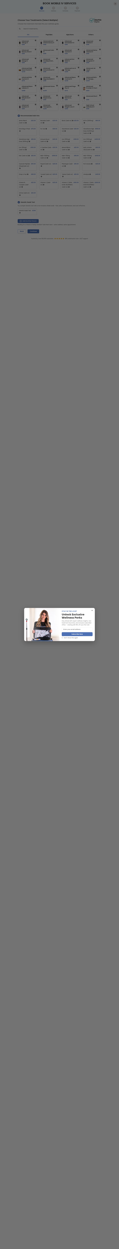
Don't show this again (71, 638)
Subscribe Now (77, 634)
